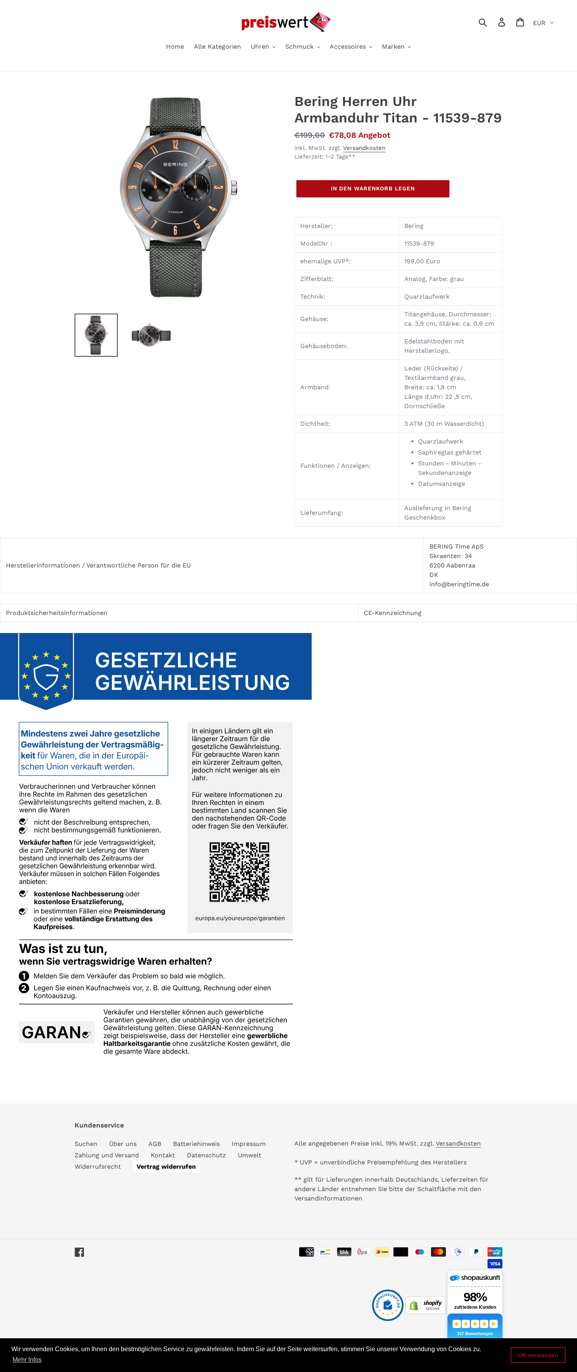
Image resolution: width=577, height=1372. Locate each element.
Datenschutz (206, 1155)
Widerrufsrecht (98, 1166)
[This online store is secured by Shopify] (425, 1311)
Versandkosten (364, 147)
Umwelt (249, 1155)
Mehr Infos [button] (27, 1359)
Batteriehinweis (196, 1144)
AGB (154, 1144)
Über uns (123, 1144)
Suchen (86, 1144)
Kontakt (163, 1155)
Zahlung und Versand (107, 1155)
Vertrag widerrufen (166, 1166)
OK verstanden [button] (538, 1355)
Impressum (249, 1144)
